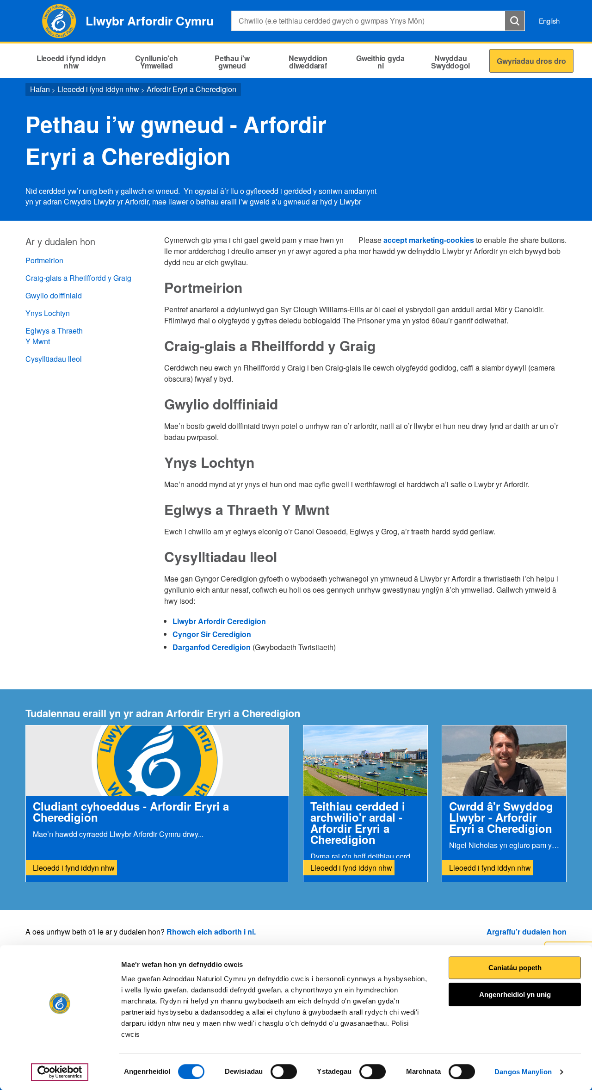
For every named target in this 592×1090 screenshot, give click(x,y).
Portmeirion (44, 260)
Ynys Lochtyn (47, 313)
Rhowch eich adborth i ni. (211, 931)
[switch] (284, 1071)
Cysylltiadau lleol (53, 358)
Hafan (40, 89)
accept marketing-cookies (428, 240)
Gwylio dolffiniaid (53, 295)
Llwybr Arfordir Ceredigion (219, 621)
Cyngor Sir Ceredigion (212, 634)
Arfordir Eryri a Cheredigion (191, 89)
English (549, 20)
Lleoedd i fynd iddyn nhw (98, 89)
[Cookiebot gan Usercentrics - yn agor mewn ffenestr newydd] (59, 1072)
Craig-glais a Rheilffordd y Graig (78, 277)
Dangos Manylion (523, 1072)
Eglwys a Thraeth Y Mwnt (54, 336)
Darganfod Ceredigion (213, 647)
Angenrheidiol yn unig (515, 994)
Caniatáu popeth (515, 968)
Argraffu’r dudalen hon (527, 931)
